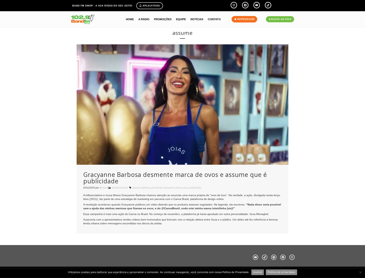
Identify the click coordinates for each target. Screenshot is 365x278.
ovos (185, 187)
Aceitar (257, 272)
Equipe (181, 19)
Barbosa (146, 187)
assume (136, 187)
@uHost (103, 187)
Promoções (162, 19)
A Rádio (143, 19)
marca (178, 187)
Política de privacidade (281, 272)
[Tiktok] (264, 257)
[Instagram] (292, 257)
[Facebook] (283, 257)
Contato (214, 19)
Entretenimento (120, 187)
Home (130, 19)
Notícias (196, 19)
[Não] (360, 272)
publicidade (195, 187)
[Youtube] (255, 257)
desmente (157, 187)
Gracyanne (168, 187)
